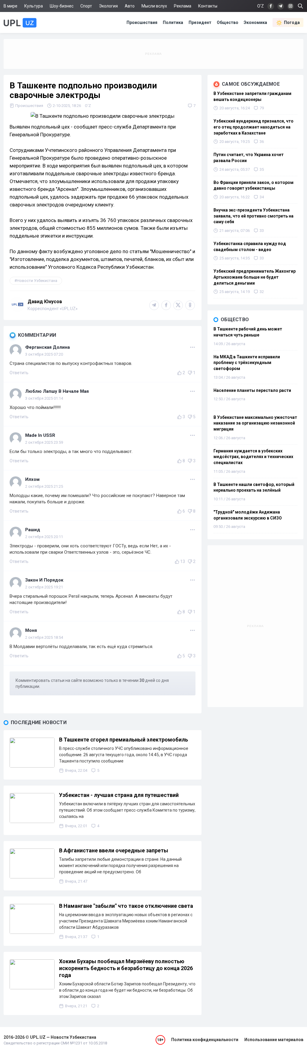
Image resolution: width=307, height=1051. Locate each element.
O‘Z (88, 105)
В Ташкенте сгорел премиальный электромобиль (123, 739)
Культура (33, 6)
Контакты (207, 6)
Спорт (86, 6)
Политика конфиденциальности (204, 1039)
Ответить (19, 372)
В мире (10, 6)
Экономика (255, 22)
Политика (173, 22)
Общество (227, 22)
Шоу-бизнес (61, 6)
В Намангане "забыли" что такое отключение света (126, 906)
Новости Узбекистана (37, 280)
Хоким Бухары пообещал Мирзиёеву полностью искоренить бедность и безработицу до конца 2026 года (126, 968)
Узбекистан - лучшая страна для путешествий (119, 795)
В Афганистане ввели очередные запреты (113, 850)
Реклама (182, 6)
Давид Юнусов (45, 301)
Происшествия (142, 22)
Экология (108, 6)
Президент (200, 22)
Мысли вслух (154, 6)
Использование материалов (273, 1039)
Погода (292, 22)
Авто (130, 6)
